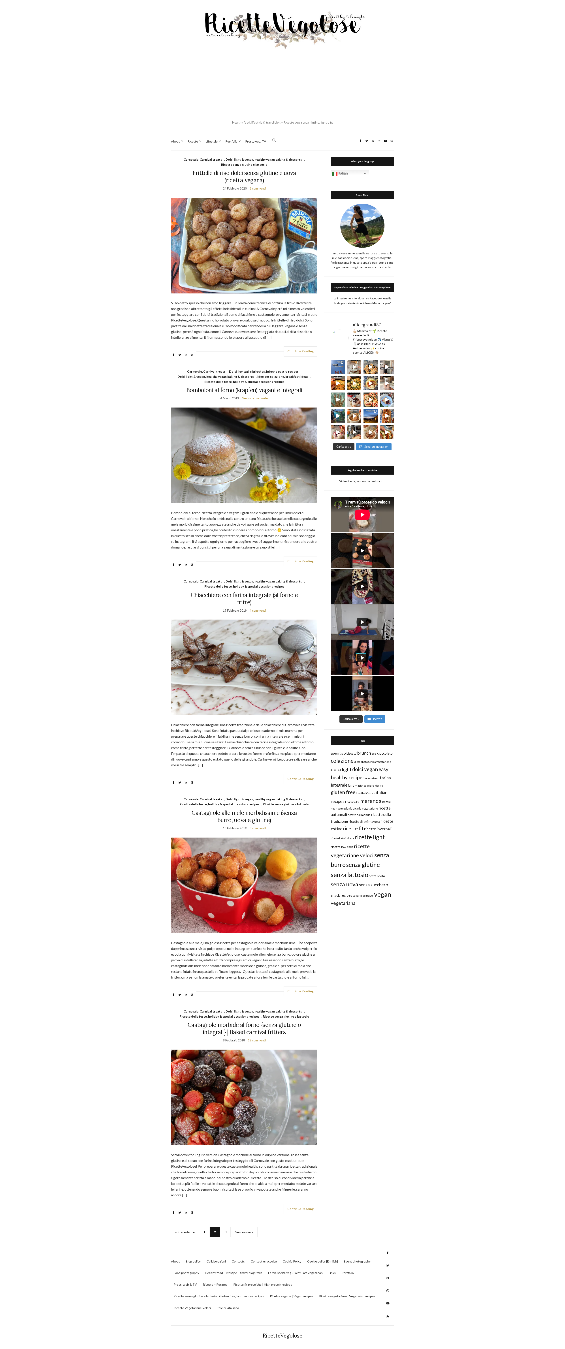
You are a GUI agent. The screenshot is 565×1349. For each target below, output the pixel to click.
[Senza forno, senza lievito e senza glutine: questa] (370, 400)
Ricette (193, 141)
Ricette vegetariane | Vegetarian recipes (347, 1296)
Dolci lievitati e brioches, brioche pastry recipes (264, 371)
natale (386, 802)
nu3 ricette (337, 808)
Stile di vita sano (228, 1308)
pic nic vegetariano (365, 808)
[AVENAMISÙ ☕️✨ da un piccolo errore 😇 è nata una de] (370, 432)
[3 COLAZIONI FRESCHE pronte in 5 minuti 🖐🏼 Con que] (354, 400)
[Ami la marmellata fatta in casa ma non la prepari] (387, 400)
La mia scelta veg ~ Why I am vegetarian (295, 1273)
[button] (274, 140)
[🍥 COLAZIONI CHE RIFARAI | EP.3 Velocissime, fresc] (370, 367)
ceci (374, 753)
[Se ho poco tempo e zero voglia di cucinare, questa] (354, 383)
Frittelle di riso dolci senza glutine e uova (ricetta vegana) (244, 176)
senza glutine (363, 864)
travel (369, 895)
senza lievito (377, 876)
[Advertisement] (282, 86)
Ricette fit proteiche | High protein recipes (262, 1284)
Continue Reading (300, 351)
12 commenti (257, 1040)
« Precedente (185, 1232)
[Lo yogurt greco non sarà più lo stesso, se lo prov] (370, 383)
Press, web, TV (255, 141)
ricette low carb (342, 847)
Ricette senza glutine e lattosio (244, 164)
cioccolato (385, 753)
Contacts (238, 1261)
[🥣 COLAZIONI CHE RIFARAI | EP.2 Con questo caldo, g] (354, 416)
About (175, 141)
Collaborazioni (216, 1261)
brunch (364, 752)
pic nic (348, 808)
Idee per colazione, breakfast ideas (282, 376)
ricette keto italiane (342, 838)
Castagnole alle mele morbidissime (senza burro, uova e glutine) (244, 816)
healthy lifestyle (365, 793)
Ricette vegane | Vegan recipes (291, 1296)
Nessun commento (255, 398)
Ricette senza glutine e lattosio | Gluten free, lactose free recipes (219, 1296)
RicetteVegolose (282, 1335)
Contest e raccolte (264, 1261)
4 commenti (258, 610)
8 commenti (258, 828)
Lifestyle (212, 141)
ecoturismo (372, 778)
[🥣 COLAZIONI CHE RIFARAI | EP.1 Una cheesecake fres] (338, 432)
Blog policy (193, 1261)
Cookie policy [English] (322, 1261)
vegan (382, 894)
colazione (342, 760)
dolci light (341, 769)
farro (351, 785)
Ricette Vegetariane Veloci (192, 1308)
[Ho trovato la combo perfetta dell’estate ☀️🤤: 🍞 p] (387, 416)
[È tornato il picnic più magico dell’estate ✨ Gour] (370, 416)
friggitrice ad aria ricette (369, 785)
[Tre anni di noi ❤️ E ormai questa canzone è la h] (387, 367)
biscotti (351, 753)
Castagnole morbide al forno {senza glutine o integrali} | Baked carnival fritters (244, 1028)
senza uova (344, 884)
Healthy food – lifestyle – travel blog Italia (233, 1273)
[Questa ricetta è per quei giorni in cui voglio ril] (338, 383)
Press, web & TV (185, 1284)
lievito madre (352, 801)
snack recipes (341, 895)
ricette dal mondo (359, 815)
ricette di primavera (364, 821)
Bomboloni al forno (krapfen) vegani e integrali (244, 390)
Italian (342, 173)
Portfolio (231, 141)
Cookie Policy (292, 1261)
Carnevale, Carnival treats (203, 159)
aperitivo (338, 753)
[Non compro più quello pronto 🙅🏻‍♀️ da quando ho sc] (354, 432)
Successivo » (244, 1232)
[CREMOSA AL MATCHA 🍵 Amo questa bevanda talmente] (354, 367)
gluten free (343, 792)
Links (332, 1273)
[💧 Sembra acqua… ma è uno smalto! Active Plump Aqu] (338, 400)
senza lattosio (349, 874)
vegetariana (343, 903)
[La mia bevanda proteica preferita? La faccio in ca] (387, 383)
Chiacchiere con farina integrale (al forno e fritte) (244, 598)
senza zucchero (373, 884)
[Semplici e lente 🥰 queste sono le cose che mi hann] (338, 367)
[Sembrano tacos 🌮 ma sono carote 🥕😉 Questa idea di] (387, 432)
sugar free (359, 895)
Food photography (186, 1273)
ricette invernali (378, 829)
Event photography (357, 1261)
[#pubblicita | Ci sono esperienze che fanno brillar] (338, 416)
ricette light (370, 837)
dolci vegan (365, 769)
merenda (371, 801)
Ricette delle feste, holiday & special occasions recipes (244, 381)
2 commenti (258, 188)
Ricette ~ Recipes (215, 1284)
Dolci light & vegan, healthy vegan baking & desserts (264, 159)
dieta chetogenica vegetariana (372, 761)
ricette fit (353, 828)
